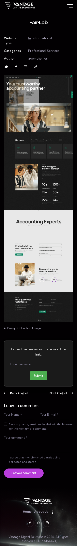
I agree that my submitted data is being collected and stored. (34, 460)
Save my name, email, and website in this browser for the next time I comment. (41, 426)
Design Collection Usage (24, 328)
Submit (38, 376)
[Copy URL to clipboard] (35, 66)
